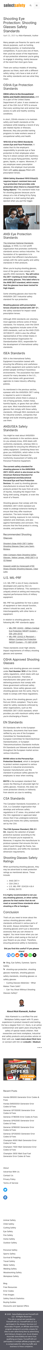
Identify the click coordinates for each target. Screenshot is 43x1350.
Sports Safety (9, 1254)
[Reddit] (17, 955)
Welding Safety (10, 1269)
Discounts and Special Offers (16, 1306)
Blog (8, 963)
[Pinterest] (26, 955)
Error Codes (8, 1291)
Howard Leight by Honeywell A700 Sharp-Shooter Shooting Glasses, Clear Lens (20, 569)
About (6, 1168)
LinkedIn (27, 1042)
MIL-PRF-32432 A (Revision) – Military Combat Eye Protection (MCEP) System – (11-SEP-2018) (23, 639)
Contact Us (8, 1175)
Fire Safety (8, 1235)
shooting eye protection (16, 969)
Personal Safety (10, 1250)
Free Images (8, 1295)
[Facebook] (9, 955)
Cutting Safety (9, 1228)
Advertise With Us (11, 1172)
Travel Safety (9, 1261)
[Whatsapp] (30, 955)
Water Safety (9, 1265)
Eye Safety (16, 963)
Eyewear (25, 963)
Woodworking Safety (12, 1272)
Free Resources (10, 1287)
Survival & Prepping (11, 1257)
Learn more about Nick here (28, 1039)
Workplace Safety (11, 1276)
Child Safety (8, 1224)
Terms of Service (10, 1183)
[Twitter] (13, 955)
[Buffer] (34, 955)
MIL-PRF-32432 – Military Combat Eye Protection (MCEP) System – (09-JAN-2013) (24, 631)
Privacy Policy (9, 1179)
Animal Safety (9, 1220)
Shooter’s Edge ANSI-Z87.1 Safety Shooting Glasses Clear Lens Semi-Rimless (19, 546)
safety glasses (19, 170)
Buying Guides (9, 1302)
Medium (37, 1042)
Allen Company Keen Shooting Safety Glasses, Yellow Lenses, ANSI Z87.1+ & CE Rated (20, 558)
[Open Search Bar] (31, 5)
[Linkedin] (21, 955)
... (39, 1045)
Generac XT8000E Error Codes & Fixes (20, 1117)
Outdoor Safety (10, 1243)
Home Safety (9, 1239)
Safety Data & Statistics (13, 1298)
